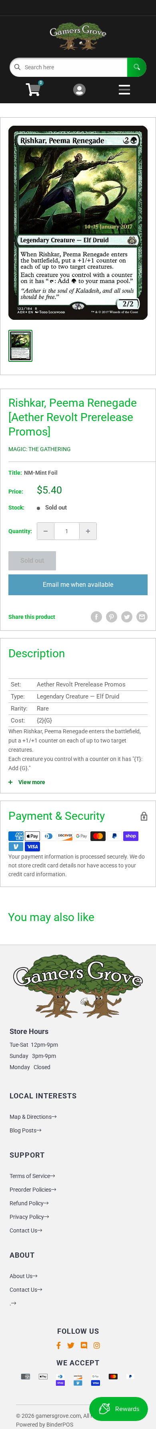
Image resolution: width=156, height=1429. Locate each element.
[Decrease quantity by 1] (45, 531)
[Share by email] (142, 616)
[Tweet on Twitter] (126, 616)
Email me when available (78, 584)
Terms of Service (30, 1176)
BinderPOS (59, 1424)
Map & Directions (31, 1117)
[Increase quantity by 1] (88, 531)
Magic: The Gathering (39, 449)
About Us (21, 1276)
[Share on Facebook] (96, 616)
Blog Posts (23, 1130)
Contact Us (23, 1230)
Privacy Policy (27, 1217)
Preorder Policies (30, 1189)
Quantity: (20, 531)
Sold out (32, 560)
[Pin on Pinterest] (111, 616)
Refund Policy (27, 1203)
